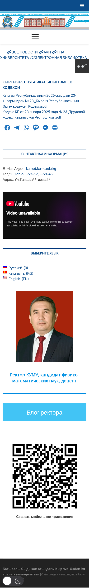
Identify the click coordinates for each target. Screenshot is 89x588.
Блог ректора (44, 412)
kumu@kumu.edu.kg (41, 168)
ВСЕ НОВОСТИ (25, 52)
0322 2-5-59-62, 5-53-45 (32, 174)
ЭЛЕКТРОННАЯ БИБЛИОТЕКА (61, 57)
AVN (47, 52)
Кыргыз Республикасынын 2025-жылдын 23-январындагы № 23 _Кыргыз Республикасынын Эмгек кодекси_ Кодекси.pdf (41, 100)
